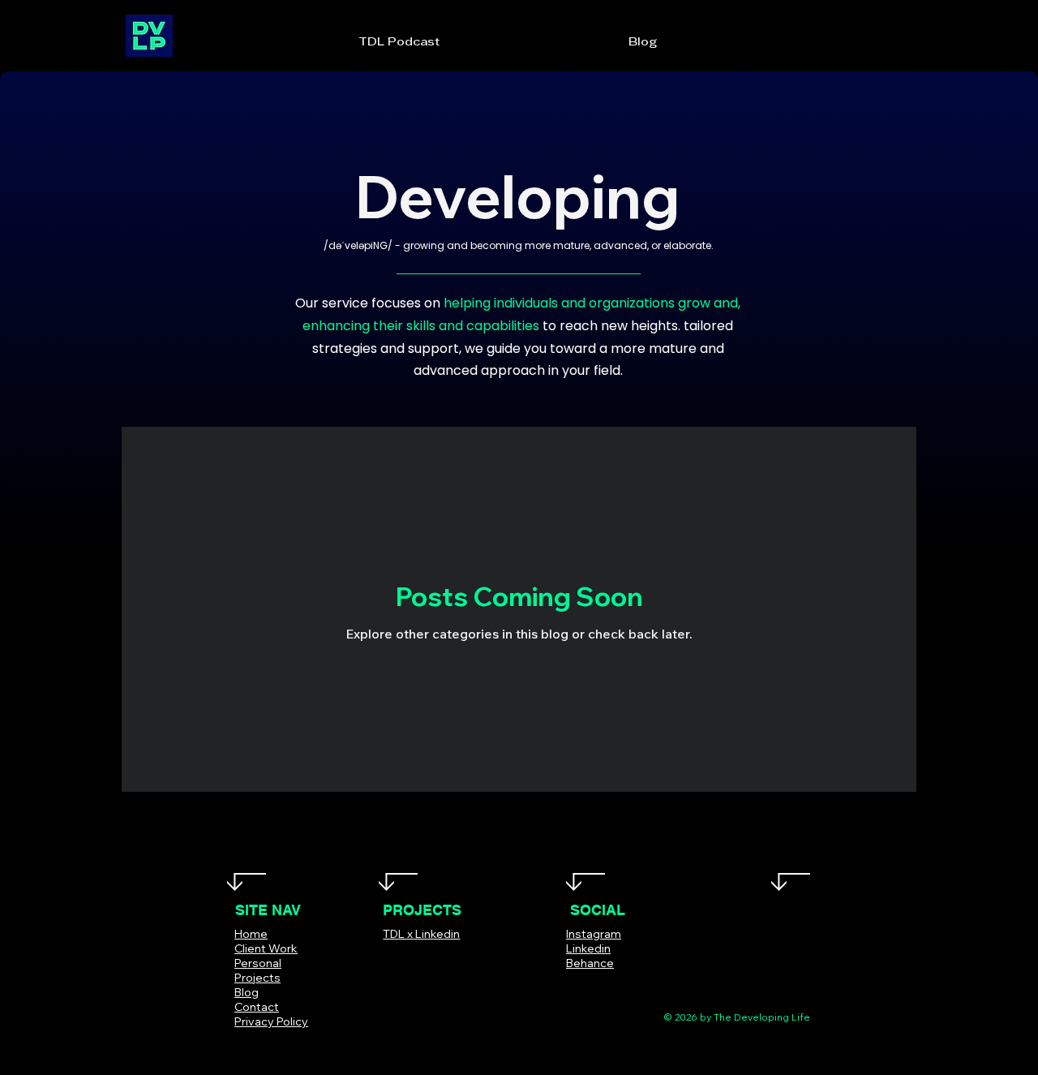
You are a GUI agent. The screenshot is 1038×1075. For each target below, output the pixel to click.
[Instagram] (595, 987)
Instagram (593, 934)
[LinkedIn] (620, 987)
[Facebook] (547, 987)
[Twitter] (571, 987)
